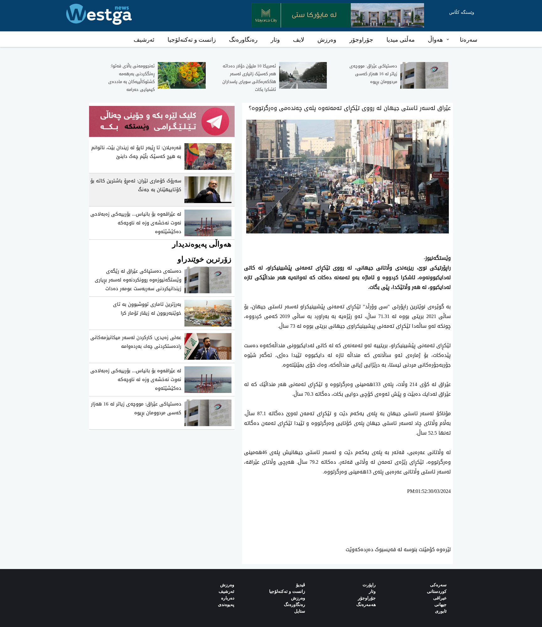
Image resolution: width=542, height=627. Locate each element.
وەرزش (326, 39)
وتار (275, 39)
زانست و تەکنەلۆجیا (191, 39)
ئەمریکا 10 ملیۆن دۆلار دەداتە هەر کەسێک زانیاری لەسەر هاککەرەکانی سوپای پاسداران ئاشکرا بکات (249, 77)
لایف (298, 39)
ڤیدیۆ (300, 585)
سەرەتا (468, 39)
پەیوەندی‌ (226, 604)
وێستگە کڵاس (461, 12)
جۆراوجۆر (361, 39)
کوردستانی (437, 591)
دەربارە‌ (227, 598)
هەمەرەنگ (366, 604)
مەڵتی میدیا (400, 39)
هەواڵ (435, 39)
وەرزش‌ (227, 585)
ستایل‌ (299, 611)
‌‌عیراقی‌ (440, 598)
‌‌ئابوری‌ (441, 611)
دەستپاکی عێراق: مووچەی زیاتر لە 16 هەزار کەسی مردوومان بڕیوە (373, 74)
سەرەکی (438, 585)
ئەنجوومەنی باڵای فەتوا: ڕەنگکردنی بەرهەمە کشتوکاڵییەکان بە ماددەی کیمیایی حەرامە (131, 77)
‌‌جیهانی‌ (440, 604)
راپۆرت (369, 585)
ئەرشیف (144, 39)
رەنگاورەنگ (243, 39)
